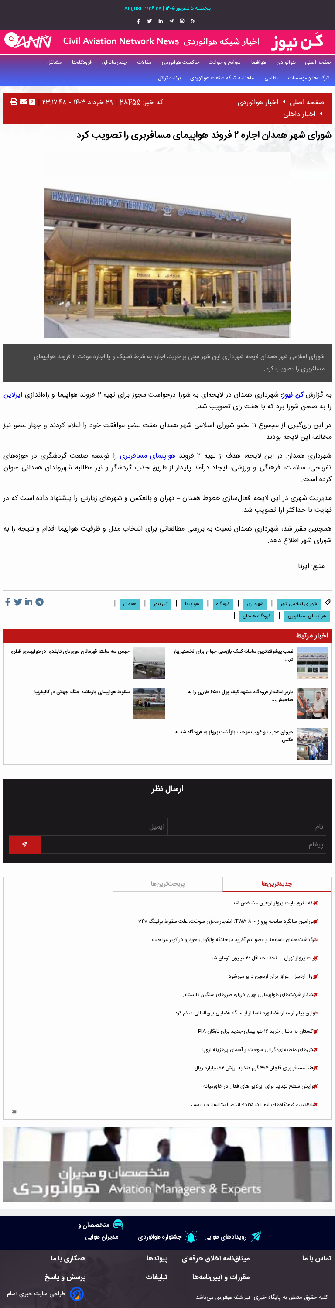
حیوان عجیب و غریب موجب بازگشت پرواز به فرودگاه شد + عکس (234, 736)
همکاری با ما (68, 1259)
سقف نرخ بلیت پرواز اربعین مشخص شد (274, 903)
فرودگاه (223, 604)
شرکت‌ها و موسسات (309, 78)
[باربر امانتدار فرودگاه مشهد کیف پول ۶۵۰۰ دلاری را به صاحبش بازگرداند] (312, 704)
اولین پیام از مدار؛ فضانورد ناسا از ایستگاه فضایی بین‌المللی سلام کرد (246, 1013)
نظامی (271, 78)
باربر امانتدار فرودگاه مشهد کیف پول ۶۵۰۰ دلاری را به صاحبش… (240, 696)
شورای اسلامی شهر (298, 604)
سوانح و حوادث (225, 62)
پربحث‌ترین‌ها (168, 884)
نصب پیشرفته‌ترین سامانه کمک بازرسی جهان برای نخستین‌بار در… (233, 655)
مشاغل (55, 62)
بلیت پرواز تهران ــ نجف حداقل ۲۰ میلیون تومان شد (263, 958)
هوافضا (259, 62)
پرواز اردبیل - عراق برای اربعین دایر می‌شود (273, 976)
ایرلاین (12, 395)
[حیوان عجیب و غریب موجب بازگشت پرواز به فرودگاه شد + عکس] (312, 744)
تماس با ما (317, 1259)
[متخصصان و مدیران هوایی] (167, 1164)
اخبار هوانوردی (258, 103)
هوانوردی (286, 62)
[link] (192, 21)
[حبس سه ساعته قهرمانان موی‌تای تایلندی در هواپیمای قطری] (149, 663)
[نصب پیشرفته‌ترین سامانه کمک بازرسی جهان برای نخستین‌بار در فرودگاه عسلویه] (312, 663)
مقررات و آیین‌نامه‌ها (221, 1278)
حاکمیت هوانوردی (180, 62)
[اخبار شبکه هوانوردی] (167, 42)
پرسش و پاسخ (64, 1278)
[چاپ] (13, 103)
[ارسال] (22, 103)
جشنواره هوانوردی (159, 1237)
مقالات (145, 62)
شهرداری (255, 604)
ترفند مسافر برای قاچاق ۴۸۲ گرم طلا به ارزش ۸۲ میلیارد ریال (256, 1068)
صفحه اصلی (318, 62)
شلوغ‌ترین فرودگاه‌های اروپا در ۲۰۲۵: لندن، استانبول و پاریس (254, 1104)
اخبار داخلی (299, 114)
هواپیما (192, 604)
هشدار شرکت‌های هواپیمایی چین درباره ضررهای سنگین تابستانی (248, 994)
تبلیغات (157, 1278)
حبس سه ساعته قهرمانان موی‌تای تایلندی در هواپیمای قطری (69, 651)
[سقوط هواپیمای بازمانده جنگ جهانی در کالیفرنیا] (149, 704)
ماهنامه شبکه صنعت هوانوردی (222, 78)
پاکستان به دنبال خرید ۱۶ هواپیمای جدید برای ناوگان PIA (257, 1031)
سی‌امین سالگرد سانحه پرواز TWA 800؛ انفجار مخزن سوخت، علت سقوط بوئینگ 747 (227, 921)
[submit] (25, 845)
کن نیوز (293, 395)
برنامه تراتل (169, 78)
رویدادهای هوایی (225, 1237)
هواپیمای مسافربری (147, 456)
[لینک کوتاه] (32, 103)
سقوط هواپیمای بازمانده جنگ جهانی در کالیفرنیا (82, 692)
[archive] (14, 1112)
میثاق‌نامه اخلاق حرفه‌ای (215, 1259)
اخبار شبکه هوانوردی (233, 1297)
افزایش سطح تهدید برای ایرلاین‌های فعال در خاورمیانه (260, 1086)
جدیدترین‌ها (277, 884)
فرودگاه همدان (257, 616)
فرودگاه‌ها (82, 62)
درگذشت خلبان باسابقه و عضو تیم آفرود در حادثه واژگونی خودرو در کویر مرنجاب (234, 939)
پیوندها (157, 1259)
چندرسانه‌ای (115, 62)
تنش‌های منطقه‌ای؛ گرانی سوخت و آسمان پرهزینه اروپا (259, 1049)
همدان (130, 604)
